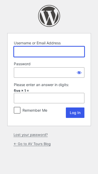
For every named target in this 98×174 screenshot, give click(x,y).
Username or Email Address (37, 43)
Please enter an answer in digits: (41, 84)
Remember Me (34, 110)
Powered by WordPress (49, 16)
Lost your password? (31, 135)
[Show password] (79, 72)
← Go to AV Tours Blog (32, 144)
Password (22, 64)
